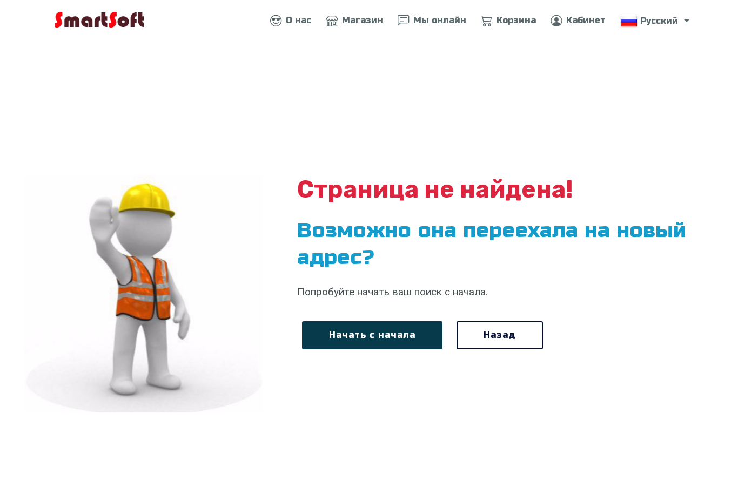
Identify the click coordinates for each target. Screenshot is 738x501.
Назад (500, 335)
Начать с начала (372, 335)
